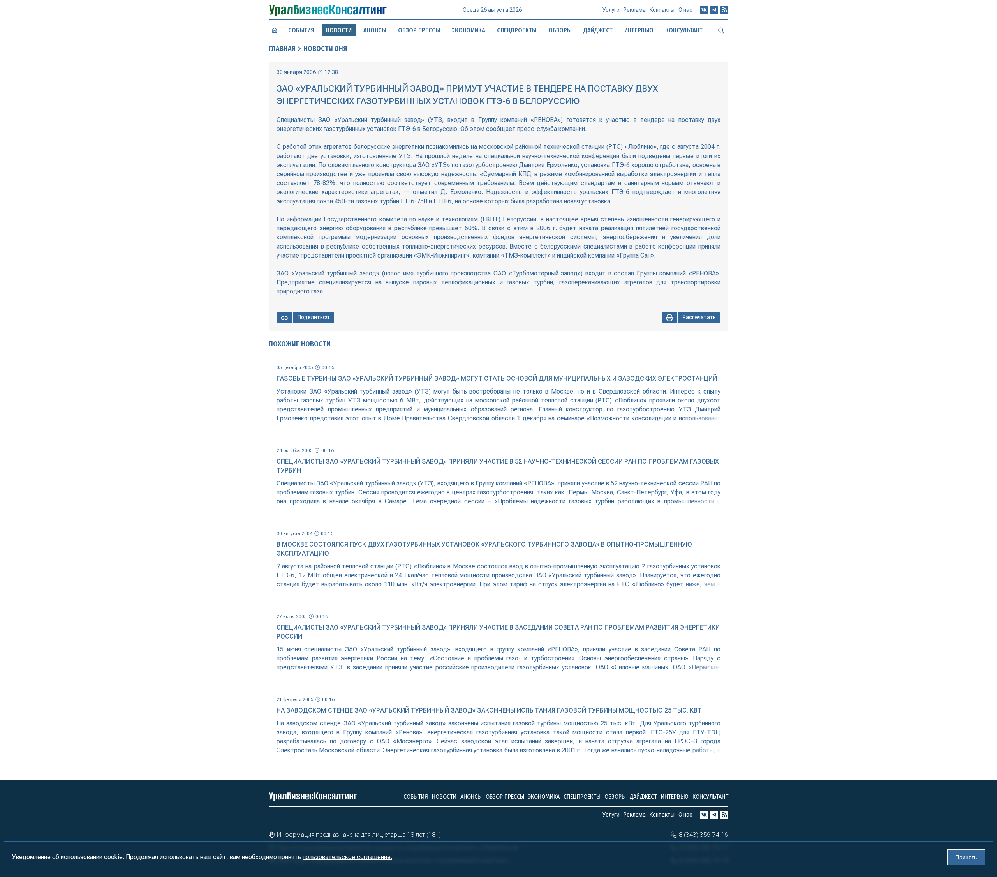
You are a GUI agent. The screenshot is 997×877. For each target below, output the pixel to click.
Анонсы (374, 30)
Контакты (662, 10)
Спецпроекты (517, 30)
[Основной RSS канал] (724, 10)
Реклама (635, 10)
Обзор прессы (419, 30)
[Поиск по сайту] (721, 30)
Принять (966, 857)
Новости (444, 796)
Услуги (611, 10)
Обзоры (560, 30)
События (301, 30)
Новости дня (325, 48)
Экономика (468, 30)
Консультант (684, 30)
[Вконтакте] (704, 10)
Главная (282, 48)
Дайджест (598, 30)
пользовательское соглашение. (347, 857)
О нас (685, 10)
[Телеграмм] (714, 10)
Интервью (639, 30)
